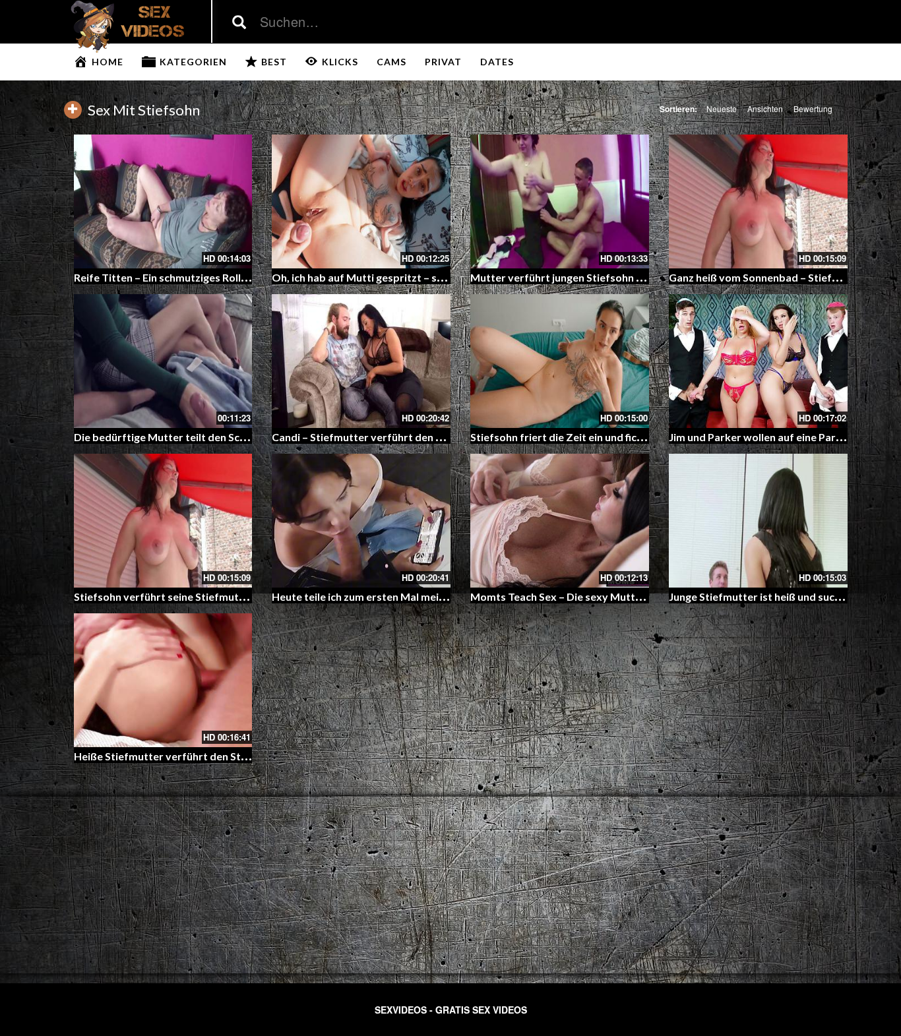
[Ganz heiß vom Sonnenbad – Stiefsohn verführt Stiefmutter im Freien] (758, 201)
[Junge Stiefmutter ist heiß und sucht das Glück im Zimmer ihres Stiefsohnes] (758, 521)
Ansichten (765, 108)
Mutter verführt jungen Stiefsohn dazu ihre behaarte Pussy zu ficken (636, 277)
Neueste (721, 108)
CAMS (391, 61)
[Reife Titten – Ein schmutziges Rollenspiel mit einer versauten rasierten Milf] (163, 201)
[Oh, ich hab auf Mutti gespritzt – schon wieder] (361, 201)
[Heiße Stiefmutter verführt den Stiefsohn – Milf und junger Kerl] (163, 680)
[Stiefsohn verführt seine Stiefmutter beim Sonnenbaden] (163, 521)
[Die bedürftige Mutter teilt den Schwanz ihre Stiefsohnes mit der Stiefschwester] (163, 361)
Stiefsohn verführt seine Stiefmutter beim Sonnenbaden (212, 596)
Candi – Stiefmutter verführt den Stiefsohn (377, 437)
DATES (497, 61)
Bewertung (812, 108)
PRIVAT (443, 61)
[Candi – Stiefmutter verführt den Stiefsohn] (361, 361)
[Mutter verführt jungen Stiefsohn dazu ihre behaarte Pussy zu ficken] (559, 201)
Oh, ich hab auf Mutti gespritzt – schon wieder (384, 277)
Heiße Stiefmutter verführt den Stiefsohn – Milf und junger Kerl (228, 756)
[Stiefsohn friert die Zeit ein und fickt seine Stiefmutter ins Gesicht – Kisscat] (559, 361)
